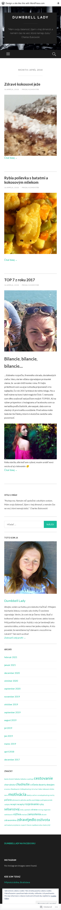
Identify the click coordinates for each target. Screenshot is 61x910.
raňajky (7, 804)
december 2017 (12, 759)
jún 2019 (8, 736)
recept (13, 804)
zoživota (43, 820)
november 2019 (12, 696)
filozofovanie (15, 789)
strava (34, 809)
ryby (41, 804)
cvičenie (34, 784)
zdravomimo (10, 820)
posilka (29, 800)
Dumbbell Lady (14, 601)
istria (33, 789)
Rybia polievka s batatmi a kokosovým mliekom (26, 180)
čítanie (29, 825)
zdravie (44, 814)
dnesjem (50, 784)
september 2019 (12, 712)
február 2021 (10, 657)
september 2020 (12, 688)
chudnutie (23, 784)
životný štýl (46, 825)
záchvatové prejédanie (12, 825)
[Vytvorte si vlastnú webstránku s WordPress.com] (30, 3)
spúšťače (27, 810)
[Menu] (8, 54)
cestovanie (43, 778)
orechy (52, 795)
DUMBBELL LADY (30, 17)
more (6, 795)
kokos (40, 789)
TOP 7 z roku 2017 (19, 280)
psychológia (36, 800)
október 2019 (11, 704)
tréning (40, 810)
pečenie (8, 799)
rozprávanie (32, 804)
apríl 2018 (9, 751)
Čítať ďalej (10, 157)
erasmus (7, 789)
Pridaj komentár (30, 89)
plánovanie (16, 800)
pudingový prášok (46, 800)
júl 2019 (8, 728)
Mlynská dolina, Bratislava (17, 882)
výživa (17, 814)
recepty (20, 804)
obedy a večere (32, 795)
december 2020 (12, 673)
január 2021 (10, 665)
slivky (22, 810)
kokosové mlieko (48, 789)
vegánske (47, 810)
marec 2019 (10, 743)
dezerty (42, 784)
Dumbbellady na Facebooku (19, 843)
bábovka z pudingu (27, 779)
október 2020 (11, 680)
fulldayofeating (25, 789)
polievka (23, 800)
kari (36, 789)
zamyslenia (34, 814)
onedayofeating (43, 795)
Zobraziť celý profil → (15, 637)
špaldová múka (37, 825)
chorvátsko (9, 784)
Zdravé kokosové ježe (22, 84)
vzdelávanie (8, 814)
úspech (23, 825)
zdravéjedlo (26, 819)
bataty (6, 779)
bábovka (17, 779)
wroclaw (24, 814)
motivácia (17, 794)
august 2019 (10, 720)
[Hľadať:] (30, 524)
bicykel (11, 779)
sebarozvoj (11, 809)
